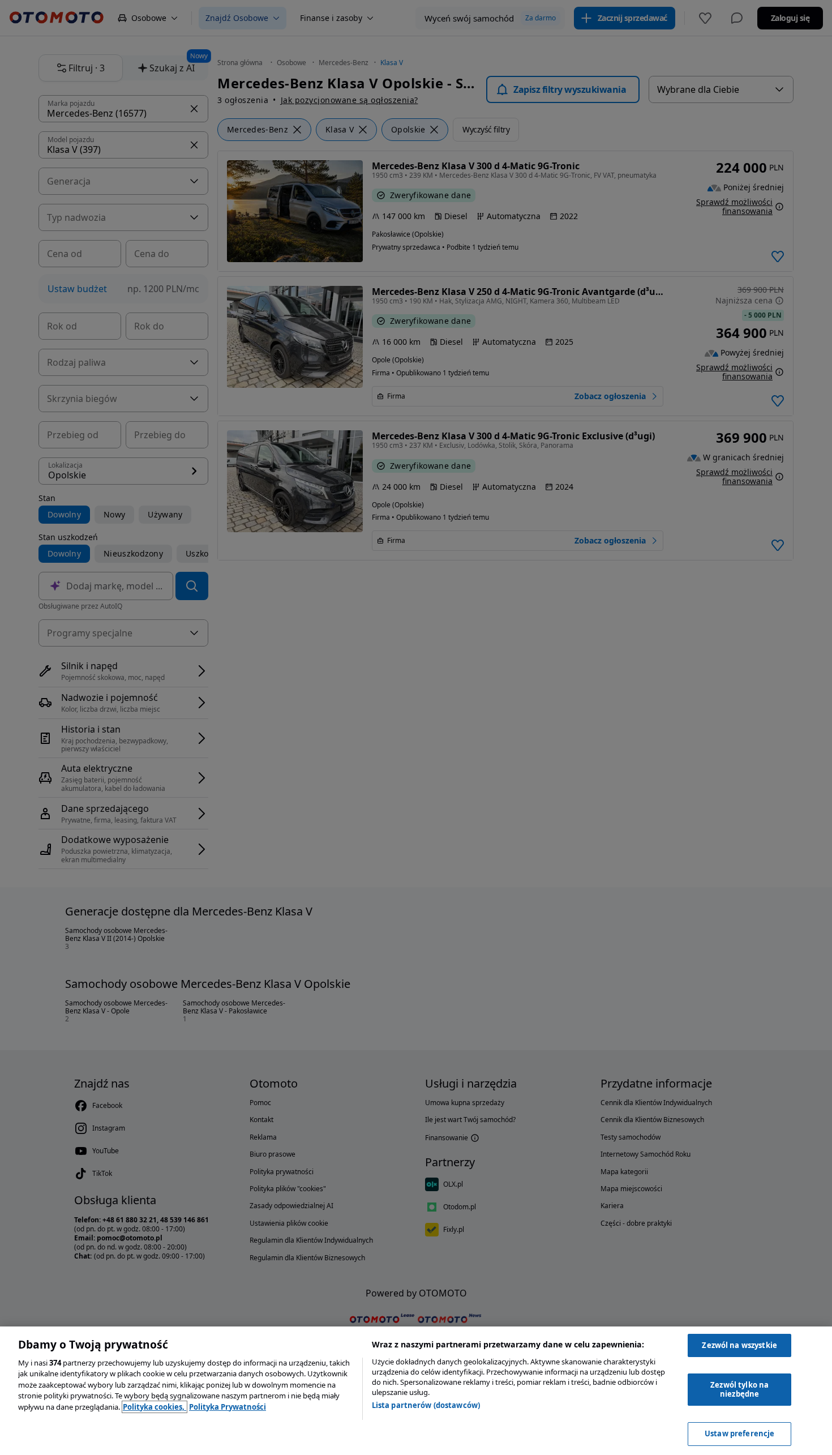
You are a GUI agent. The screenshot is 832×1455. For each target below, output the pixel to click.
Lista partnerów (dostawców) (426, 1405)
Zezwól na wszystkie (739, 1345)
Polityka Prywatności (227, 1407)
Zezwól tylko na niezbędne (739, 1389)
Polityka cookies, (154, 1407)
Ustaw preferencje (739, 1433)
